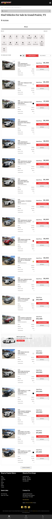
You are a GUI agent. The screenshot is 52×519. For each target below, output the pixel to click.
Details (42, 69)
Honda (2, 482)
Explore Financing (48, 69)
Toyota (2, 487)
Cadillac (2, 478)
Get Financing (4, 493)
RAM (2, 484)
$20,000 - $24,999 (27, 479)
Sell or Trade (20, 340)
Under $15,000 (26, 476)
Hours (34, 502)
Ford (2, 481)
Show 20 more (26, 467)
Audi (2, 476)
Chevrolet (3, 479)
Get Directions (26, 499)
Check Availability (42, 66)
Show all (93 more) (26, 469)
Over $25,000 (26, 481)
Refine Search (32, 55)
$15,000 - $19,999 (26, 478)
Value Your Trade (4, 495)
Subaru (2, 485)
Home (2, 7)
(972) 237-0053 (29, 502)
